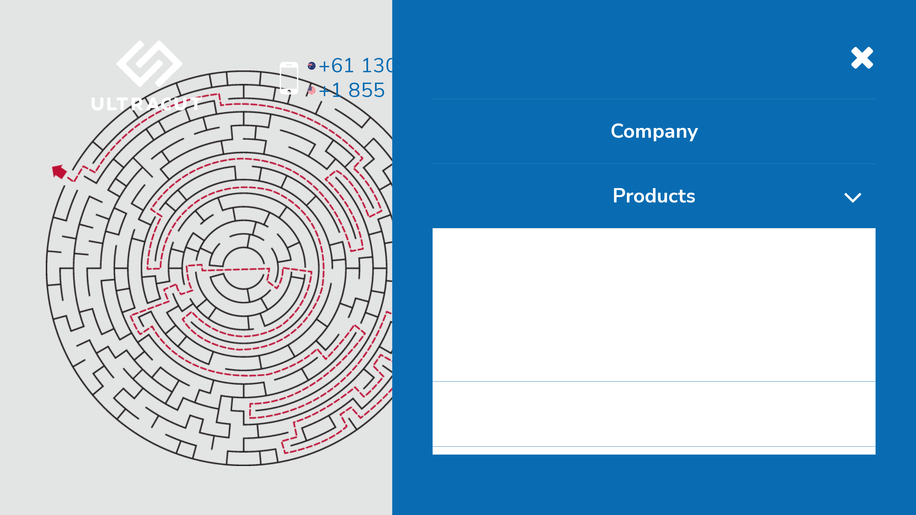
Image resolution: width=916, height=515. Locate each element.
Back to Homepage (613, 395)
